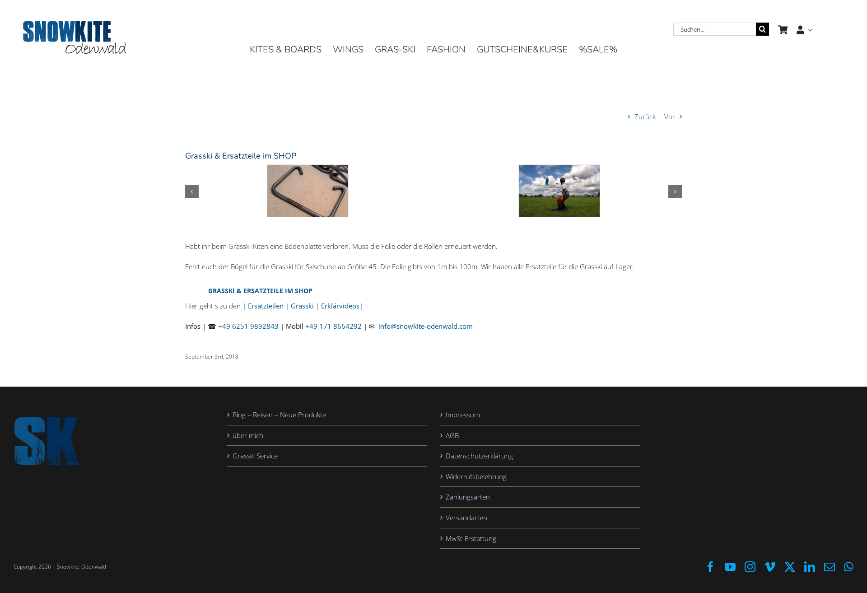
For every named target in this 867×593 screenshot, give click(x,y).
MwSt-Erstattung (471, 538)
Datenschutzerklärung (479, 455)
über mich (248, 435)
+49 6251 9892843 (248, 326)
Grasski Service (255, 455)
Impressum (463, 414)
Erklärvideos (340, 305)
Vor (669, 116)
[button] (192, 191)
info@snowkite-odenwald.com (425, 326)
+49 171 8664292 (333, 326)
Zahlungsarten (468, 496)
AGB (452, 435)
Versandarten (466, 517)
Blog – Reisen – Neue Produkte (279, 414)
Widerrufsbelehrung (476, 476)
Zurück (645, 116)
